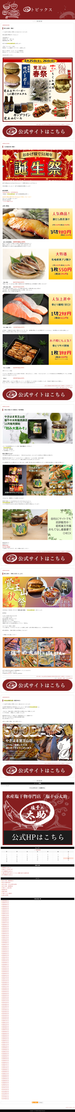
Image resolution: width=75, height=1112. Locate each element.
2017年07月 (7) (5, 1095)
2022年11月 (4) (5, 979)
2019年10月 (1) (5, 1046)
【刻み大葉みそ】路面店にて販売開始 (14, 409)
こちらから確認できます (7, 201)
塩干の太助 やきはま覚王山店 (42, 124)
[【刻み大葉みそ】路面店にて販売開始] (37, 428)
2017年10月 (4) (5, 1089)
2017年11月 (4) (5, 1087)
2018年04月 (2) (5, 1078)
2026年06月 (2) (5, 904)
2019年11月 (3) (5, 1044)
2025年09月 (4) (5, 919)
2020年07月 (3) (5, 1029)
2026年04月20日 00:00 (56, 124)
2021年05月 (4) (5, 1011)
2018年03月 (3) (5, 1080)
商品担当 (49, 763)
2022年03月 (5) (5, 993)
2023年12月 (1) (5, 957)
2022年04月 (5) (5, 991)
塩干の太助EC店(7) (6, 882)
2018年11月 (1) (5, 1066)
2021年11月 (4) (5, 1000)
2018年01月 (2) (5, 1084)
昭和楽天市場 (5, 545)
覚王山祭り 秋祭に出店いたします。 (14, 573)
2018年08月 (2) (5, 1071)
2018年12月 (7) (5, 1064)
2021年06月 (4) (5, 1009)
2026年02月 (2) (5, 910)
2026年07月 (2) (5, 902)
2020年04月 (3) (5, 1035)
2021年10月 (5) (5, 1002)
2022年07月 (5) (5, 986)
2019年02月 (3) (5, 1060)
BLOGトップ (70, 124)
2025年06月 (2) (5, 924)
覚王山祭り (60, 678)
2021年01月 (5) (5, 1018)
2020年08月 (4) (5, 1028)
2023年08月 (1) (5, 964)
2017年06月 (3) (5, 1096)
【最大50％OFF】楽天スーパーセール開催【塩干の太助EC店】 (15, 873)
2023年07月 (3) (5, 966)
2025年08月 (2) (5, 920)
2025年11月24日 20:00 (56, 551)
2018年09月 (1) (5, 1069)
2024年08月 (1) (5, 942)
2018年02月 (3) (5, 1082)
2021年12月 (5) (5, 999)
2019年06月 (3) (5, 1053)
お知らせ (46, 385)
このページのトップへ (70, 1107)
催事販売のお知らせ (6, 867)
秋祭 (64, 678)
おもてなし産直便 (6, 547)
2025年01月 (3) (5, 933)
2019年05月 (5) (5, 1055)
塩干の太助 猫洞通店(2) (7, 886)
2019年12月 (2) (5, 1042)
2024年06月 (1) (5, 946)
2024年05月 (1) (5, 948)
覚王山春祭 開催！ (9, 28)
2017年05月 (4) (5, 1098)
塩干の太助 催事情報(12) (7, 880)
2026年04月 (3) (5, 908)
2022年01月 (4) (5, 997)
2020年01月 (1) (5, 1040)
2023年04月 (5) (5, 971)
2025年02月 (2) (5, 931)
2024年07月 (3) (5, 944)
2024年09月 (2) (5, 940)
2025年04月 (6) (5, 928)
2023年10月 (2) (5, 960)
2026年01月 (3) (5, 911)
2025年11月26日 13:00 (56, 385)
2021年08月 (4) (5, 1006)
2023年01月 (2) (5, 975)
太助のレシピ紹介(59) (6, 887)
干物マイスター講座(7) (7, 893)
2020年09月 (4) (5, 1026)
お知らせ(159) (5, 895)
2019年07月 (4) (5, 1051)
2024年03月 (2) (5, 951)
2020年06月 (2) (5, 1031)
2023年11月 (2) (5, 959)
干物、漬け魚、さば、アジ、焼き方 (66, 387)
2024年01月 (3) (5, 955)
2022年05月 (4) (5, 989)
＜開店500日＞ (12, 700)
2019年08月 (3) (5, 1049)
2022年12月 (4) (5, 977)
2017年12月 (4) (5, 1086)
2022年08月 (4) (5, 984)
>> (41, 21)
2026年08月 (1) (5, 901)
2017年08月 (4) (5, 1093)
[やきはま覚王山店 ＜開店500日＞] (37, 742)
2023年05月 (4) (5, 969)
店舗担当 (49, 124)
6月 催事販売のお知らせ (7, 874)
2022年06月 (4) (5, 988)
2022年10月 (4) (5, 980)
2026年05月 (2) (5, 906)
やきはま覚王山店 (69, 678)
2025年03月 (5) (5, 930)
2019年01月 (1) (5, 1062)
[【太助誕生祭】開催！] (37, 165)
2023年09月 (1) (5, 962)
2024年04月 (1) (5, 950)
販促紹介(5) (4, 889)
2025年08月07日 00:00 (56, 763)
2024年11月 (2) (5, 937)
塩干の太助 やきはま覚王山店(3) (9, 884)
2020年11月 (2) (5, 1022)
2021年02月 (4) (5, 1017)
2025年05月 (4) (5, 926)
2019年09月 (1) (5, 1047)
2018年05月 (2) (5, 1076)
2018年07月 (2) (5, 1073)
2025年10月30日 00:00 (56, 676)
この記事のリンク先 (63, 124)
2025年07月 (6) (5, 922)
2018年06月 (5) (5, 1075)
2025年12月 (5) (5, 913)
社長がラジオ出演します (7, 869)
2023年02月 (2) (5, 973)
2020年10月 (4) (5, 1024)
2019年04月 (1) (5, 1057)
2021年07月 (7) (5, 1008)
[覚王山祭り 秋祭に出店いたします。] (37, 592)
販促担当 (49, 385)
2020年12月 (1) (5, 1020)
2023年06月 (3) (5, 968)
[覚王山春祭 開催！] (37, 89)
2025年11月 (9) (5, 915)
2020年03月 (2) (5, 1037)
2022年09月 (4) (5, 982)
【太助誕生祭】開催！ (10, 146)
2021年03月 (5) (5, 1015)
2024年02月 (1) (5, 953)
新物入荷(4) (4, 891)
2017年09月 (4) (5, 1091)
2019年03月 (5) (5, 1058)
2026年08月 (38, 850)
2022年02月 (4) (5, 995)
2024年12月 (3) (5, 935)
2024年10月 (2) (5, 939)
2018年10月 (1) (5, 1067)
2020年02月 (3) (5, 1038)
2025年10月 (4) (5, 917)
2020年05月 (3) (5, 1033)
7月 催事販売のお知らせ (7, 871)
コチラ (9, 673)
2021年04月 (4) (5, 1013)
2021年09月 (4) (5, 1004)
